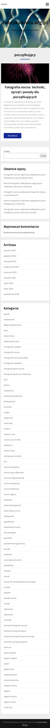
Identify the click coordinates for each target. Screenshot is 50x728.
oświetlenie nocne (12, 527)
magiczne (8, 417)
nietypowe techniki (12, 456)
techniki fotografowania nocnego (19, 636)
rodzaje (7, 570)
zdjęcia (7, 691)
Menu (4, 4)
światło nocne (10, 598)
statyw (7, 587)
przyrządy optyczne (13, 559)
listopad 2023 (10, 261)
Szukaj (7, 151)
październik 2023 (11, 266)
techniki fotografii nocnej (15, 625)
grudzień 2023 (10, 256)
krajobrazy (8, 390)
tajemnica (8, 609)
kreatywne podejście (13, 396)
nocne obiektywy (11, 488)
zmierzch (8, 707)
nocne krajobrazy (11, 483)
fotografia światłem (13, 363)
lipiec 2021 (8, 288)
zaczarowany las (11, 680)
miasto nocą (9, 434)
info (5, 379)
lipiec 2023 (8, 283)
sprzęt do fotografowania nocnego (20, 581)
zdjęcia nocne (10, 702)
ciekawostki (9, 319)
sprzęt (7, 576)
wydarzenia (9, 669)
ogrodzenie (9, 521)
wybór (6, 663)
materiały (8, 423)
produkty (8, 554)
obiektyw (8, 499)
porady (7, 549)
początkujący (10, 532)
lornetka (8, 407)
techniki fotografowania (15, 631)
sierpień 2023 (10, 277)
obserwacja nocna (12, 510)
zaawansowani (10, 674)
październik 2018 (11, 294)
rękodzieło (8, 565)
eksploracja (9, 335)
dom (6, 330)
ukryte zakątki (10, 658)
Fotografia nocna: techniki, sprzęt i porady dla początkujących (25, 92)
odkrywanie (9, 516)
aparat (7, 314)
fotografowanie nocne (14, 368)
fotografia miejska (12, 346)
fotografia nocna (11, 352)
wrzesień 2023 (10, 272)
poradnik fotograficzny (14, 543)
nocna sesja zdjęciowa (14, 472)
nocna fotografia (11, 467)
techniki (7, 620)
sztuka (7, 603)
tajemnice (8, 614)
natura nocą (9, 450)
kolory (7, 385)
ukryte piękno (10, 652)
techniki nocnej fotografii (15, 641)
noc (5, 461)
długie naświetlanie (12, 325)
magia (6, 412)
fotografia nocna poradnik (16, 357)
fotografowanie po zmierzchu (17, 374)
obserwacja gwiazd (12, 505)
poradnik (8, 538)
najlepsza (8, 445)
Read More (12, 135)
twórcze (7, 647)
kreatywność (9, 401)
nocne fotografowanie (14, 478)
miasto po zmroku (12, 439)
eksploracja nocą (11, 341)
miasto (7, 428)
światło (7, 592)
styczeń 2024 (9, 250)
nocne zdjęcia (10, 494)
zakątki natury (10, 685)
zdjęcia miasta (10, 696)
